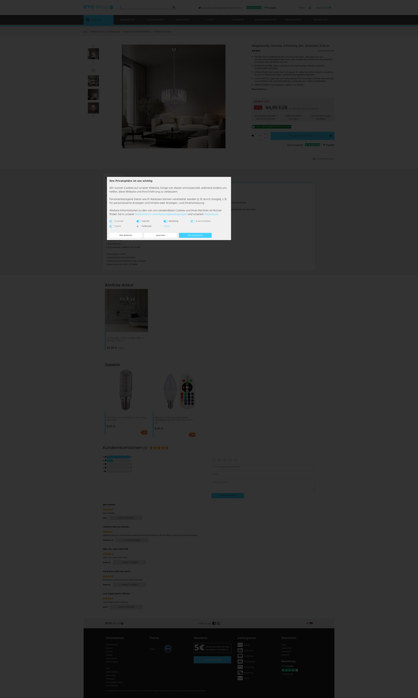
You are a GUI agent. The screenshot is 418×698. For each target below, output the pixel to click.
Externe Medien (203, 221)
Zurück (167, 226)
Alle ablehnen (125, 235)
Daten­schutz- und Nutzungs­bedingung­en (161, 214)
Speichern (160, 235)
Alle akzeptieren (195, 235)
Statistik (145, 221)
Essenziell (118, 221)
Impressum (211, 214)
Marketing (173, 221)
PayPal (117, 226)
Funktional (146, 226)
